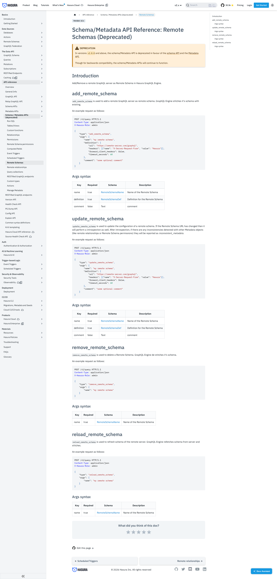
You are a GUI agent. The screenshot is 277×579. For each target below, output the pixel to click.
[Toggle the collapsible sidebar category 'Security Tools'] (42, 278)
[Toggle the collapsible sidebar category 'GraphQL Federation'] (42, 46)
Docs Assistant (261, 572)
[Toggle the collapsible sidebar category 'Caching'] (42, 78)
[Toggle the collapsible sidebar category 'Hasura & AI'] (42, 255)
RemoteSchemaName (112, 192)
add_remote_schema (220, 20)
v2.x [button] (177, 5)
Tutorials (45, 5)
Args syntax (219, 24)
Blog (35, 5)
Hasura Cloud (73, 5)
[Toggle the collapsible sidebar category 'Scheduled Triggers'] (42, 269)
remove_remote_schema (222, 35)
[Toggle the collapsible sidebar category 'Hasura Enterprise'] (42, 323)
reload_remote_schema (221, 42)
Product (26, 5)
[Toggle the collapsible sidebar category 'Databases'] (42, 33)
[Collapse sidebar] (23, 576)
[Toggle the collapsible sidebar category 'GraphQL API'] (42, 97)
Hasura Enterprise (96, 5)
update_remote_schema (221, 27)
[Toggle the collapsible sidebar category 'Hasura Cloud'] (42, 319)
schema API (173, 53)
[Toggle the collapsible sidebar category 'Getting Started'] (42, 23)
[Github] (176, 569)
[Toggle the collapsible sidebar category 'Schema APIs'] (42, 106)
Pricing (240, 5)
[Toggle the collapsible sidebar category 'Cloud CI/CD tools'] (42, 310)
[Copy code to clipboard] (201, 119)
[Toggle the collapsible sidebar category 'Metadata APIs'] (42, 111)
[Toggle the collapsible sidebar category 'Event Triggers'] (42, 264)
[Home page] (75, 15)
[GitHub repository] (227, 5)
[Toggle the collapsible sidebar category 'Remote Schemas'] (42, 42)
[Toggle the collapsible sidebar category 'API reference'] (42, 82)
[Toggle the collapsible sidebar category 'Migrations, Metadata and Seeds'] (42, 305)
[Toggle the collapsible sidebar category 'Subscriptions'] (42, 69)
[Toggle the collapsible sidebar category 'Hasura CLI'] (42, 301)
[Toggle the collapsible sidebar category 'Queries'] (42, 60)
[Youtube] (197, 569)
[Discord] (190, 570)
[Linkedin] (204, 570)
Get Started (261, 5)
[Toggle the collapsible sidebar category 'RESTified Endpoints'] (42, 73)
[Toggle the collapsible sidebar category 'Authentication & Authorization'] (42, 246)
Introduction (217, 16)
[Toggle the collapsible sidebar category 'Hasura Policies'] (42, 337)
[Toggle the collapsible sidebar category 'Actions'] (42, 37)
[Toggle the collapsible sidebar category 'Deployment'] (42, 292)
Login (249, 5)
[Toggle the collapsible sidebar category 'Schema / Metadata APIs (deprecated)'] (42, 116)
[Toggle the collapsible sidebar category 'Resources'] (42, 333)
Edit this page (84, 548)
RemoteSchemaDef (111, 199)
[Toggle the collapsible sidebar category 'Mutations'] (42, 64)
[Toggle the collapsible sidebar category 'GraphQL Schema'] (42, 55)
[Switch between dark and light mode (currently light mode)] (272, 5)
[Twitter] (183, 569)
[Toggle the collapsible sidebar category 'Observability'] (42, 282)
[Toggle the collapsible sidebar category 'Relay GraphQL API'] (42, 101)
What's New (58, 5)
